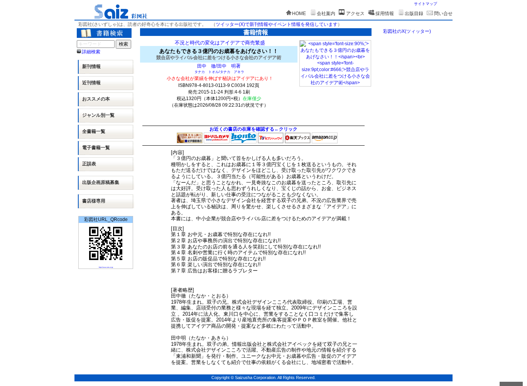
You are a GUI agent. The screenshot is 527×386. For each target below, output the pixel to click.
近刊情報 (91, 82)
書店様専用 (93, 201)
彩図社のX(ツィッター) (407, 31)
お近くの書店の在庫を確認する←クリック (253, 129)
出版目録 (414, 13)
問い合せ (443, 13)
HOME (299, 13)
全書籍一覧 (93, 131)
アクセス (355, 13)
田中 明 (226, 65)
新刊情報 (91, 66)
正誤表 (89, 164)
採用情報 (384, 13)
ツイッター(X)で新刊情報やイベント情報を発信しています (277, 24)
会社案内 (326, 13)
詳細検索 (91, 51)
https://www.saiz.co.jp (106, 267)
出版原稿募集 (100, 182)
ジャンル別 (98, 115)
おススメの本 (96, 99)
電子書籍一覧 (96, 147)
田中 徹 (206, 65)
